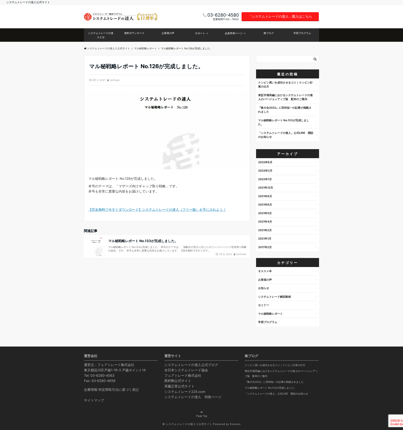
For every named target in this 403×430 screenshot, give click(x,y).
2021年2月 (265, 230)
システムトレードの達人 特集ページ (192, 397)
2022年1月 (265, 179)
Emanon (235, 424)
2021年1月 (264, 238)
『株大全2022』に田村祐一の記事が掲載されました (284, 109)
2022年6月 (265, 162)
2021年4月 (265, 221)
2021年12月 (265, 187)
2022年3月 (265, 170)
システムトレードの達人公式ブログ (191, 365)
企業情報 (90, 389)
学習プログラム (302, 33)
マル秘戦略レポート (270, 313)
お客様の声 (168, 33)
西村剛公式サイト (177, 381)
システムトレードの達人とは (100, 35)
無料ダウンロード (134, 33)
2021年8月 (265, 196)
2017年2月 (265, 247)
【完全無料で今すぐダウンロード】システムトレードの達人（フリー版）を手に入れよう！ (157, 209)
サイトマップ (94, 400)
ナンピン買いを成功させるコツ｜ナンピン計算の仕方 (285, 84)
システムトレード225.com (184, 392)
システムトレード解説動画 (274, 296)
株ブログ (269, 33)
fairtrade (115, 80)
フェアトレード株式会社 (182, 375)
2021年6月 (265, 204)
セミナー (263, 305)
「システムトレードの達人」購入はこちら (280, 16)
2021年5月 (265, 213)
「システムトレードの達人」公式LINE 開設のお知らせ (285, 135)
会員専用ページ (233, 33)
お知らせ (263, 288)
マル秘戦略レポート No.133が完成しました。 (143, 241)
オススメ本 (265, 271)
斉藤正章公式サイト (179, 386)
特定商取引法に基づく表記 (118, 389)
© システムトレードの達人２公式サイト (187, 424)
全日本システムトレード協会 (186, 370)
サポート (200, 33)
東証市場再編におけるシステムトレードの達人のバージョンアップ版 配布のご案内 (285, 97)
